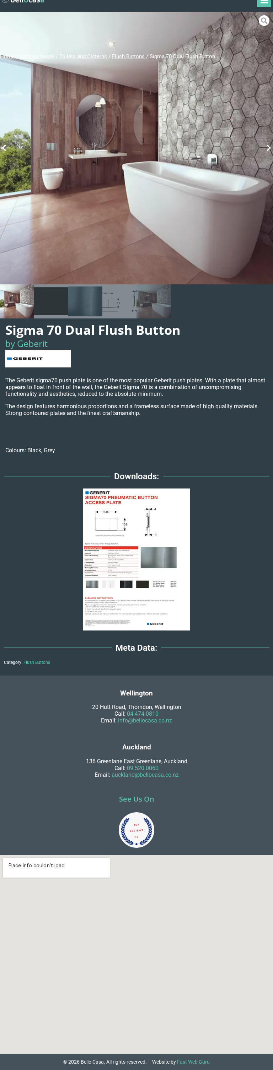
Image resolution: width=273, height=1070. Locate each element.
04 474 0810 (143, 713)
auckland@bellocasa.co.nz (145, 774)
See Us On (136, 799)
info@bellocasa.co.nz (145, 720)
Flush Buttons (128, 56)
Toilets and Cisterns (83, 56)
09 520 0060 (143, 768)
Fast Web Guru (193, 1062)
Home (7, 56)
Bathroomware (37, 56)
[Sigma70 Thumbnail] (136, 148)
